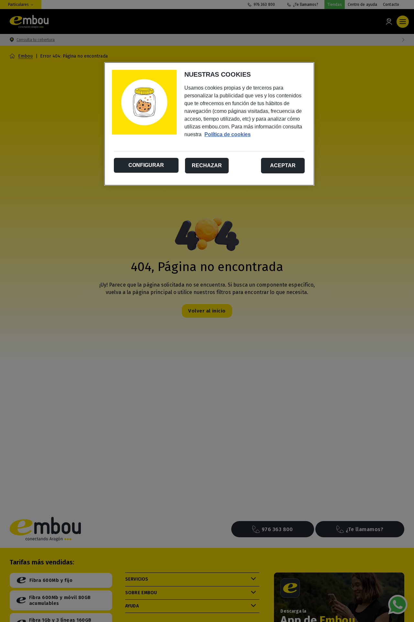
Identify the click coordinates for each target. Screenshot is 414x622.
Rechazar (207, 165)
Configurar (146, 165)
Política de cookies (227, 134)
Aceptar (283, 165)
